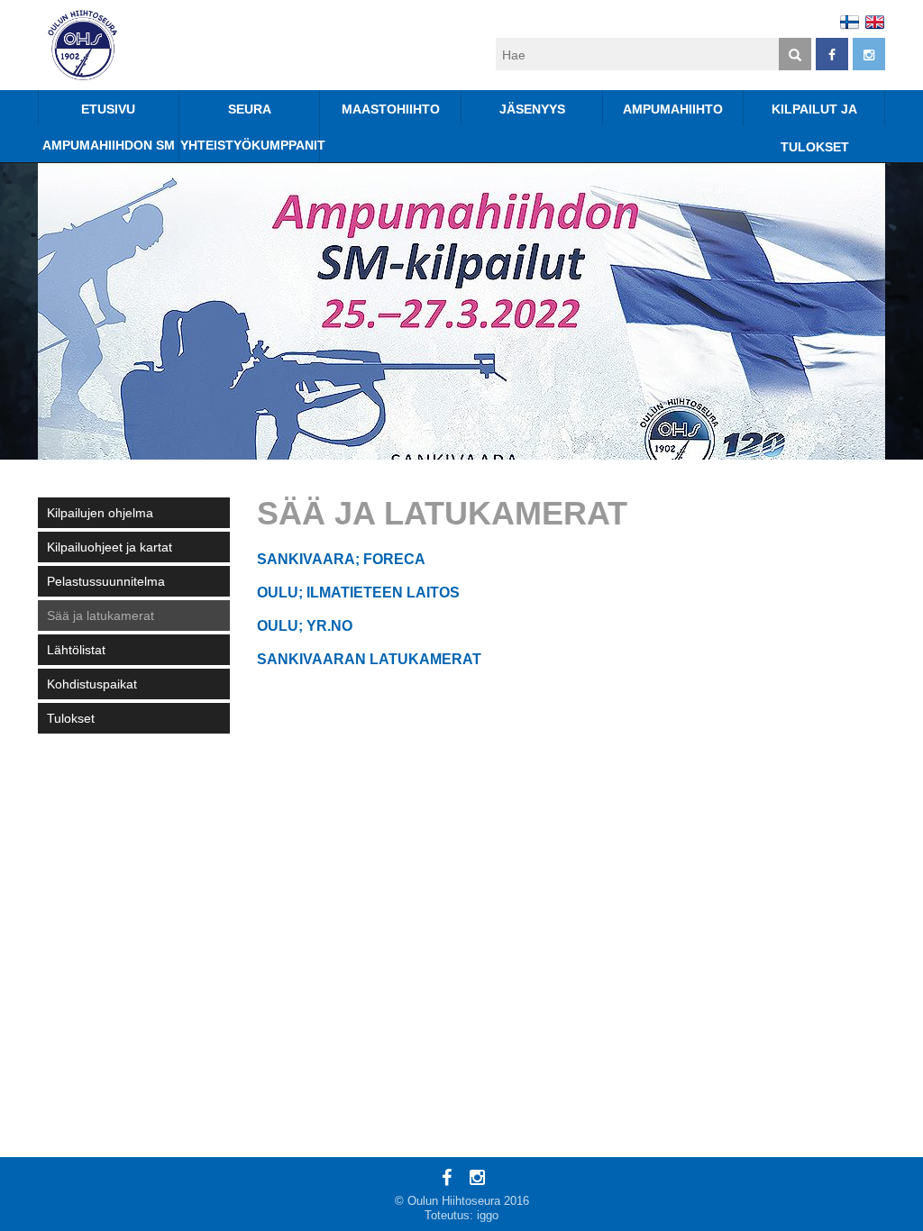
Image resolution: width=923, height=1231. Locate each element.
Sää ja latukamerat (100, 615)
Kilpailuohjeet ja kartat (109, 547)
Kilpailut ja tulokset (814, 114)
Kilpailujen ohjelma (100, 513)
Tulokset (71, 718)
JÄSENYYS (532, 109)
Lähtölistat (76, 650)
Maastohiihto (391, 109)
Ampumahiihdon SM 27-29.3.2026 (108, 150)
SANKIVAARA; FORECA (341, 559)
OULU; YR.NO (304, 626)
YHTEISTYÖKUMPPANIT (250, 145)
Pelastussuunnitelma (106, 581)
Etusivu (108, 109)
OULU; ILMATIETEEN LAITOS (358, 592)
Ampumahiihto (673, 109)
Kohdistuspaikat (92, 684)
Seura (249, 109)
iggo (487, 1215)
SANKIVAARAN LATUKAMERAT (369, 659)
